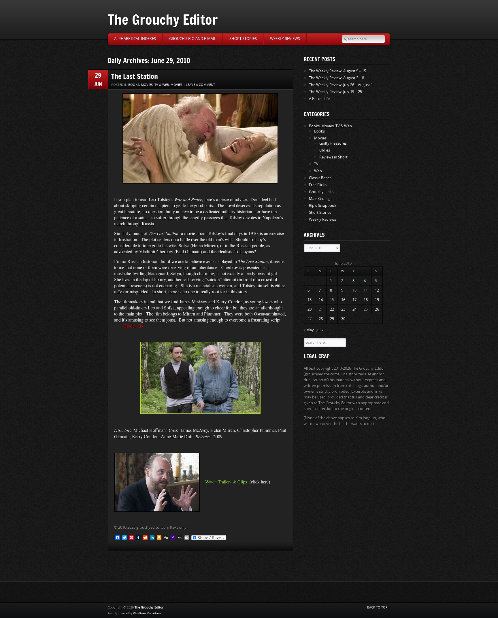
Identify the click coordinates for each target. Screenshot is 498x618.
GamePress (154, 613)
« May (309, 330)
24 (354, 309)
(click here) (260, 482)
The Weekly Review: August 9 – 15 (337, 71)
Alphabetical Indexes (135, 39)
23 (343, 309)
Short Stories (243, 39)
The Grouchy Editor (163, 19)
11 (366, 290)
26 (377, 309)
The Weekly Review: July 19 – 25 (335, 92)
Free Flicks (318, 185)
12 (377, 290)
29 (332, 319)
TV (316, 164)
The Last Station (134, 76)
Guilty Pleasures (333, 143)
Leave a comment (200, 85)
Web (318, 171)
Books (319, 131)
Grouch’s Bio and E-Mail (192, 39)
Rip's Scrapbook (322, 205)
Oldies (324, 150)
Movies (176, 85)
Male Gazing (319, 198)
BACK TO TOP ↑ (378, 607)
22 (332, 309)
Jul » (319, 330)
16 (343, 300)
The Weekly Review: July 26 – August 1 (341, 85)
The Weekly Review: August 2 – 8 (336, 78)
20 (310, 309)
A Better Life (319, 99)
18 (366, 300)
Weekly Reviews (285, 39)
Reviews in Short (333, 157)
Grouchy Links (321, 192)
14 (321, 300)
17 (354, 300)
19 (377, 300)
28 (321, 319)
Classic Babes (320, 178)
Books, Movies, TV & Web (148, 85)
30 (343, 319)
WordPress (139, 613)
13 (310, 300)
